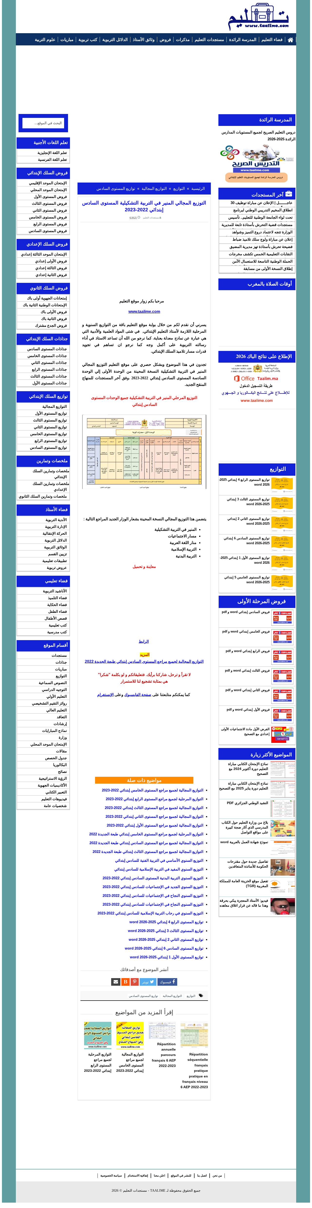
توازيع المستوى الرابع (51, 441)
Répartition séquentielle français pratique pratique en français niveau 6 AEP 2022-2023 (194, 1070)
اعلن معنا (159, 1175)
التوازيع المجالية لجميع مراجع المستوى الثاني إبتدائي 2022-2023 (154, 816)
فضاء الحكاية (57, 605)
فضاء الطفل (57, 611)
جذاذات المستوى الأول (49, 383)
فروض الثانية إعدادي (51, 275)
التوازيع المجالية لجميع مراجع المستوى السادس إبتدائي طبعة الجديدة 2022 (144, 661)
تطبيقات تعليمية (54, 561)
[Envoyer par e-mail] (115, 982)
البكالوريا (60, 765)
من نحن (217, 1175)
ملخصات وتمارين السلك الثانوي (43, 496)
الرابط (144, 641)
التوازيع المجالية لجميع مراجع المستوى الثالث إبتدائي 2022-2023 (154, 808)
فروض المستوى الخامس (48, 217)
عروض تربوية (57, 567)
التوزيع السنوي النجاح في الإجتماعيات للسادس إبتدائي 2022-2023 (153, 895)
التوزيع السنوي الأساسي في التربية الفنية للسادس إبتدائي (159, 860)
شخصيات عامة (55, 806)
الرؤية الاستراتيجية (53, 778)
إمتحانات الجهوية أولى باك (47, 298)
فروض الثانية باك (54, 319)
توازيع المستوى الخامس (48, 434)
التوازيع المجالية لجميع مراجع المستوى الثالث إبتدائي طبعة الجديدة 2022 (148, 852)
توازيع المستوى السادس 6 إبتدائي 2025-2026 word (164, 948)
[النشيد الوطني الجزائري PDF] (283, 808)
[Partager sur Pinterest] (135, 982)
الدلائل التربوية (56, 540)
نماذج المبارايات (54, 730)
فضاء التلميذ (57, 598)
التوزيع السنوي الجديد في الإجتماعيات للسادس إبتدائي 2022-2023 (153, 887)
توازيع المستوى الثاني (50, 427)
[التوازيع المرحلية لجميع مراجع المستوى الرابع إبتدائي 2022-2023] (97, 1035)
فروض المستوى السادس (48, 231)
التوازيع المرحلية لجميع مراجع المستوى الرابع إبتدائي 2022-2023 (154, 799)
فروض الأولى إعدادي (51, 261)
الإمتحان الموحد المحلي (48, 190)
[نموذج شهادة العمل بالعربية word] (283, 847)
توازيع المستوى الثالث (50, 420)
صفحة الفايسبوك (137, 695)
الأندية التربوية (56, 520)
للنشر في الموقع (181, 1175)
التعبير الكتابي (56, 792)
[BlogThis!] (125, 982)
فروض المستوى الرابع (50, 224)
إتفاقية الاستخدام (138, 1175)
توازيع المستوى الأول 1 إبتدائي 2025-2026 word (166, 957)
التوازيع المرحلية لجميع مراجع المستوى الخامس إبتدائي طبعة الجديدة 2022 (146, 834)
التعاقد (62, 717)
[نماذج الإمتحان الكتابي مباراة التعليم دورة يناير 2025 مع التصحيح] (283, 789)
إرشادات (60, 724)
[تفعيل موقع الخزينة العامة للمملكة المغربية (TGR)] (283, 887)
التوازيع (190, 996)
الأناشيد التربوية (55, 591)
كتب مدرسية (57, 632)
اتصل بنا (202, 1175)
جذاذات (61, 662)
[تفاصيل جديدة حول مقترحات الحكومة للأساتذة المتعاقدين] (283, 867)
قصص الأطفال (56, 618)
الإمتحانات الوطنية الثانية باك (45, 305)
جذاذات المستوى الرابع (49, 369)
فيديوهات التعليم (54, 799)
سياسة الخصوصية (111, 1175)
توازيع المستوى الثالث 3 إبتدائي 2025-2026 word (165, 931)
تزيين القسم (57, 554)
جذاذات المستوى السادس (47, 349)
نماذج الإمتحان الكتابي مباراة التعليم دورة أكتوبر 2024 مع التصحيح (248, 769)
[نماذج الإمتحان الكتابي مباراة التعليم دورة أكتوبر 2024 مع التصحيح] (283, 769)
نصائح (62, 771)
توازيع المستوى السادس (143, 996)
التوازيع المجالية (172, 996)
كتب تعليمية (58, 625)
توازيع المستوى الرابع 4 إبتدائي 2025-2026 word (166, 922)
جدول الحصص (56, 758)
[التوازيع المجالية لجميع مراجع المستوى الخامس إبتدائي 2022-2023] (130, 1035)
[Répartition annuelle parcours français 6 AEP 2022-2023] (162, 1030)
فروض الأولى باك (54, 312)
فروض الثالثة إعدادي (51, 268)
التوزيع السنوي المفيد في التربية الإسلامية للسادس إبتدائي (158, 869)
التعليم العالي (56, 710)
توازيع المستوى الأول (51, 413)
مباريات (61, 669)
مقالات (61, 751)
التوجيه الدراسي (54, 689)
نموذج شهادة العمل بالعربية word (244, 842)
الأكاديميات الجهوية (52, 785)
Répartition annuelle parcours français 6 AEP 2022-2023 (164, 1055)
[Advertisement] (107, 14)
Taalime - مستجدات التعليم (144, 1190)
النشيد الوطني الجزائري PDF (247, 803)
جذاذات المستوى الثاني (49, 362)
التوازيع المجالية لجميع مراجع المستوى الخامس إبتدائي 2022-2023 (152, 790)
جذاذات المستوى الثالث (48, 376)
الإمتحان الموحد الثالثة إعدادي (44, 254)
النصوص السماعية (53, 683)
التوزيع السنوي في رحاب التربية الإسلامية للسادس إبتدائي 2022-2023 (150, 913)
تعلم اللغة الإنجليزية (52, 153)
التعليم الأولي (57, 696)
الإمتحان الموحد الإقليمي (48, 183)
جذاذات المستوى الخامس (47, 356)
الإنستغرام (105, 695)
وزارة (63, 737)
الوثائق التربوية (55, 547)
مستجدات (59, 655)
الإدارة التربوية (56, 526)
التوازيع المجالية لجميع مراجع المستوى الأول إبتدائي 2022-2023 (155, 825)
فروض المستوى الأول (50, 197)
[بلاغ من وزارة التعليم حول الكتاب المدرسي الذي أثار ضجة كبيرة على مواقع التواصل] (283, 828)
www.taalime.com (144, 311)
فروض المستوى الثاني (50, 210)
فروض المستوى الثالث (49, 203)
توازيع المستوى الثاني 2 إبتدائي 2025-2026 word (166, 939)
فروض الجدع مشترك (51, 325)
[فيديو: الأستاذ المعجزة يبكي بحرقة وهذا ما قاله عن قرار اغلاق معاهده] (283, 906)
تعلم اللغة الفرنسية (52, 159)
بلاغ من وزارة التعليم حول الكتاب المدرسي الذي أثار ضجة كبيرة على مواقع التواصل (245, 827)
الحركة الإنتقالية (55, 533)
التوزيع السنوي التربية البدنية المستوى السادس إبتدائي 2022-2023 (153, 878)
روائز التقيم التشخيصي (49, 703)
